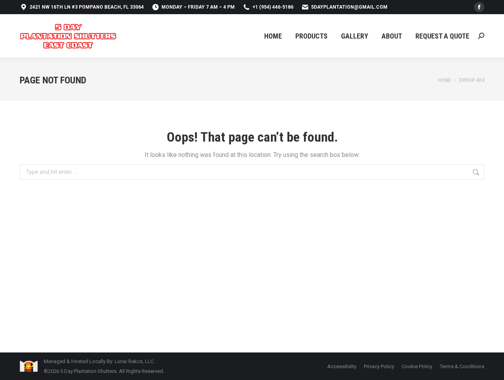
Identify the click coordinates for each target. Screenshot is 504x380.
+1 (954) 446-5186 (272, 7)
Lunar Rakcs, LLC (134, 361)
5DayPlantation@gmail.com (349, 7)
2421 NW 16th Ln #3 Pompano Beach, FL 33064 (87, 7)
